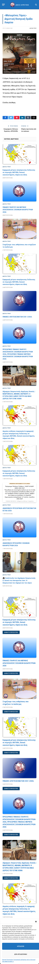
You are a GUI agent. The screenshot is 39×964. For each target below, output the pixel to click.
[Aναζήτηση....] (36, 4)
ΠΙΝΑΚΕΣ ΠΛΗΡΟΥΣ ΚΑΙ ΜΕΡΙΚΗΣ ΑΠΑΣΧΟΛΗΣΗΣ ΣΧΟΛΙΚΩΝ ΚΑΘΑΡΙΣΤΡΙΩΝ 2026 (18, 209)
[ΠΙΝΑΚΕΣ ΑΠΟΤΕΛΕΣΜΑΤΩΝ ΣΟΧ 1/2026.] (19, 301)
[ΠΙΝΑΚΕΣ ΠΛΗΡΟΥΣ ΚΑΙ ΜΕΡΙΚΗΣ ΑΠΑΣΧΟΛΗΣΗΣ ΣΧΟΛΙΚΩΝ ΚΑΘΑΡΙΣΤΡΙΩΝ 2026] (19, 191)
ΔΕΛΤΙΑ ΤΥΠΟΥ (33, 28)
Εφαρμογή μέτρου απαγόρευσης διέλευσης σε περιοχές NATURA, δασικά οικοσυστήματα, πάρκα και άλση (19, 172)
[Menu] (3, 4)
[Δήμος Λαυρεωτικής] (19, 4)
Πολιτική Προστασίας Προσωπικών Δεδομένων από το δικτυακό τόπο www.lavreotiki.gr (18, 960)
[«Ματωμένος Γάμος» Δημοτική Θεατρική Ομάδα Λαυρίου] (19, 73)
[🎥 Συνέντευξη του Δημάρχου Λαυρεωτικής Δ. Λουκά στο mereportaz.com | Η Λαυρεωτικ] (19, 562)
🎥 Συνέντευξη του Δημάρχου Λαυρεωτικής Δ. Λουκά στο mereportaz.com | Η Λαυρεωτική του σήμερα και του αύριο (19, 580)
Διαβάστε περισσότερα (11, 632)
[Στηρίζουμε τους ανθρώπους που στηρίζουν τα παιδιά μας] (19, 229)
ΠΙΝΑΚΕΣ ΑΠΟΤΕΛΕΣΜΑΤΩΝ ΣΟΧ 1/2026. (17, 317)
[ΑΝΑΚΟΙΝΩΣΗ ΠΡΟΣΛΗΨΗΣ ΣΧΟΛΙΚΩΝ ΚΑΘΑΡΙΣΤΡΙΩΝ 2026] (19, 527)
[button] (36, 922)
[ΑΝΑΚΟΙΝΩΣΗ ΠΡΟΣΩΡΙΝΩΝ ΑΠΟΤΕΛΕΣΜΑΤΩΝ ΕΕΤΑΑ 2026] (19, 492)
